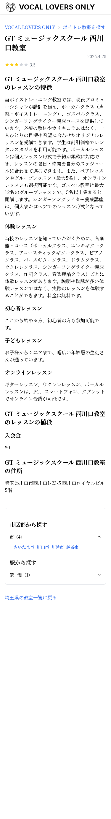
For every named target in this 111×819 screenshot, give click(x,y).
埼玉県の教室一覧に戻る (31, 597)
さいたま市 (24, 547)
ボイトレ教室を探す (84, 27)
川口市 (43, 547)
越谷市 (72, 547)
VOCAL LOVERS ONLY (57, 7)
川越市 (58, 547)
